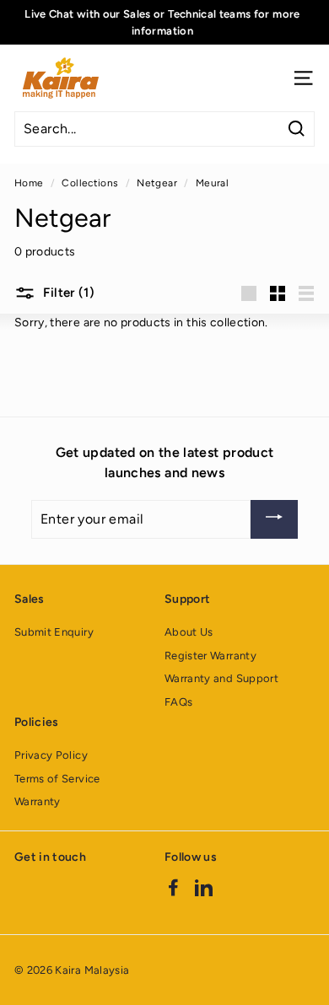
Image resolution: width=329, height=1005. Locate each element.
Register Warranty (210, 655)
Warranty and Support (221, 678)
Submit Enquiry (54, 632)
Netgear (156, 183)
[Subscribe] (274, 520)
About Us (188, 632)
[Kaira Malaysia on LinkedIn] (204, 887)
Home (28, 183)
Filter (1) (67, 292)
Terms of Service (57, 778)
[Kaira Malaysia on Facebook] (173, 887)
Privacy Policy (51, 755)
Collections (90, 183)
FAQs (178, 702)
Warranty (37, 801)
